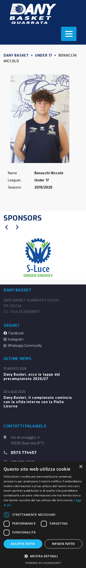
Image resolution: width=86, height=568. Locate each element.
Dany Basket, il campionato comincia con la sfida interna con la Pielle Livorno (38, 402)
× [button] (80, 466)
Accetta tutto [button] (23, 544)
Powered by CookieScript (43, 563)
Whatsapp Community (24, 345)
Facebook (15, 333)
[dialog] (43, 515)
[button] (43, 556)
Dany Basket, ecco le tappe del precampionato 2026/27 (32, 377)
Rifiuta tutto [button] (63, 544)
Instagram (14, 339)
